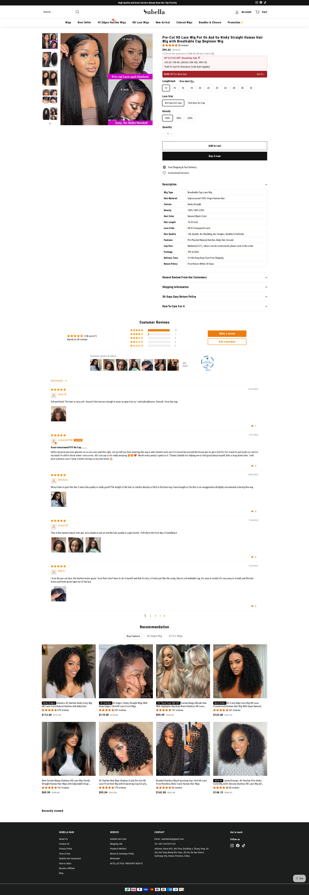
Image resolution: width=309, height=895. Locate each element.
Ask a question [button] (227, 341)
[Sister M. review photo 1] (58, 414)
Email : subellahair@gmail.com (169, 839)
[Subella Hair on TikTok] (243, 845)
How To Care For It (173, 306)
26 (225, 88)
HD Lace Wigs (140, 22)
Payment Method (118, 848)
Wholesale (115, 858)
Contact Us (64, 844)
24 (217, 88)
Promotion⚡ (236, 22)
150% (167, 118)
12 (166, 88)
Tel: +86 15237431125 (165, 844)
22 (208, 88)
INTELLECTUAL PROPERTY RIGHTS (126, 863)
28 (234, 88)
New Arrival (163, 22)
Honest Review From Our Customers (184, 277)
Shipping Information (175, 287)
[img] (58, 389)
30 (242, 88)
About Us (63, 839)
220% (190, 118)
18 (191, 88)
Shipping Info (116, 844)
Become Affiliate (67, 868)
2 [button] (150, 615)
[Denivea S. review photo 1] (58, 499)
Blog (61, 873)
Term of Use (64, 853)
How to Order (65, 863)
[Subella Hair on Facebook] (237, 845)
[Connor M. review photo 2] (76, 545)
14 (174, 88)
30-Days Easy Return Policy (179, 296)
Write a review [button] (227, 333)
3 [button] (155, 615)
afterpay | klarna (204, 53)
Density (166, 111)
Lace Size (167, 96)
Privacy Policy (65, 848)
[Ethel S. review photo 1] (58, 594)
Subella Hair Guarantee (70, 858)
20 (200, 88)
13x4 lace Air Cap (196, 103)
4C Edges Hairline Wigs (112, 22)
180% (179, 118)
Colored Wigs (184, 22)
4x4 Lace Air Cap (173, 103)
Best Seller (84, 22)
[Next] (50, 122)
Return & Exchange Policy (122, 853)
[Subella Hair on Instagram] (232, 845)
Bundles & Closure (210, 22)
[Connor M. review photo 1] (58, 545)
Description (169, 184)
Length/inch (168, 81)
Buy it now (215, 156)
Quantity (167, 127)
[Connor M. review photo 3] (93, 545)
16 (183, 88)
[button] (170, 45)
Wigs (68, 22)
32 (251, 88)
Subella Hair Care (118, 839)
